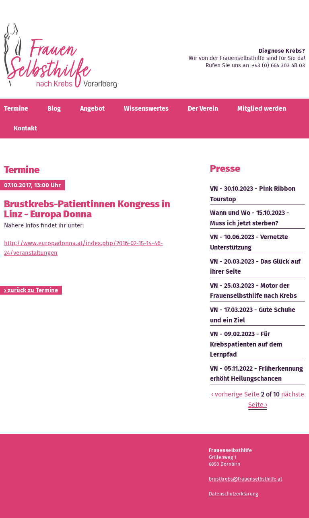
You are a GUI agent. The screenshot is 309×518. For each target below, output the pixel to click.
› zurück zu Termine (31, 290)
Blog (54, 108)
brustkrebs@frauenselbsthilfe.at (245, 478)
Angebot (92, 108)
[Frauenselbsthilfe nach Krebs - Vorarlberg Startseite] (60, 58)
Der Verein (203, 108)
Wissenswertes (146, 108)
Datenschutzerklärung (233, 493)
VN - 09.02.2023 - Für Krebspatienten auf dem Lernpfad (246, 344)
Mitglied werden (261, 108)
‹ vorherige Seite (235, 394)
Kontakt (25, 128)
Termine (16, 108)
